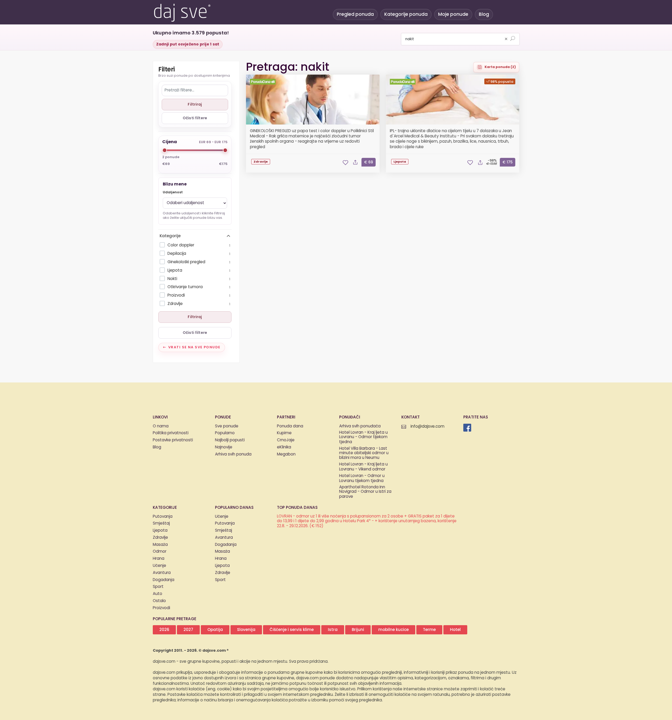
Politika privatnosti (170, 433)
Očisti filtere (195, 118)
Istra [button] (333, 629)
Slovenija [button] (246, 629)
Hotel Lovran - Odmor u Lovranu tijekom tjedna (362, 478)
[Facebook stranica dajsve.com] (467, 428)
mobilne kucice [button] (393, 629)
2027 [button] (188, 629)
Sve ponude (226, 426)
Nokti (198, 278)
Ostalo (159, 600)
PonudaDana (263, 82)
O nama (161, 426)
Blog (484, 14)
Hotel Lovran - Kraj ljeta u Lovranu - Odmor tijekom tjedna (363, 437)
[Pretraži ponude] (513, 39)
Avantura (162, 572)
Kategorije (170, 236)
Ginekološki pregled (198, 262)
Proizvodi (198, 295)
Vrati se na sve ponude (194, 347)
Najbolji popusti (230, 440)
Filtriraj (195, 104)
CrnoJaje (286, 440)
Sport (158, 586)
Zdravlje (198, 303)
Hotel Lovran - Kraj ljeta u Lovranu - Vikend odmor (363, 467)
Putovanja (162, 516)
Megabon (286, 454)
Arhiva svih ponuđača (360, 426)
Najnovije (223, 447)
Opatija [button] (215, 629)
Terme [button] (429, 629)
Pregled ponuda (355, 14)
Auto (157, 593)
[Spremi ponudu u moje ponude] (345, 163)
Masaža (160, 544)
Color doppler (198, 245)
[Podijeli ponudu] (355, 163)
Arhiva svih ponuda (233, 454)
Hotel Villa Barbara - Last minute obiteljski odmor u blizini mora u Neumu (363, 453)
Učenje (159, 565)
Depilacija (198, 253)
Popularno (225, 433)
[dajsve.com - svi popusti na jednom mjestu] (182, 11)
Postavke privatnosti (173, 440)
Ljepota (198, 270)
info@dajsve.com (427, 426)
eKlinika (284, 447)
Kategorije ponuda (406, 14)
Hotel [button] (455, 629)
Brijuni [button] (358, 629)
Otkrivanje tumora (198, 286)
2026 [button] (164, 629)
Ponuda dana (290, 426)
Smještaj (161, 523)
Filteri (166, 69)
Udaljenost (173, 192)
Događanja (163, 579)
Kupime (284, 433)
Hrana (158, 558)
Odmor (159, 551)
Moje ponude (453, 14)
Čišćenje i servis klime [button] (292, 629)
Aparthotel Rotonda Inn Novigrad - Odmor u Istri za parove (365, 492)
